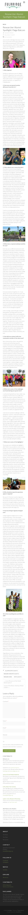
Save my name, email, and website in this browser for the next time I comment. (13, 745)
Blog (4, 24)
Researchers (8, 677)
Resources (5, 839)
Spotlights (17, 677)
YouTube (5, 869)
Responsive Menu (24, 2)
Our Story (5, 834)
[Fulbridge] (13, 5)
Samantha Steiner (9, 32)
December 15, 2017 (9, 35)
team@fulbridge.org (8, 851)
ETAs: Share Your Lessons (9, 786)
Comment (6, 701)
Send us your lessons (8, 886)
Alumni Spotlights (11, 670)
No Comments (8, 37)
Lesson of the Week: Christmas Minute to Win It (14, 686)
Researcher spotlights (11, 673)
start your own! (13, 802)
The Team (5, 837)
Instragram (5, 862)
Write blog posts (7, 885)
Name (5, 721)
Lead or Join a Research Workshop (11, 798)
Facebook (5, 860)
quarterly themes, (14, 767)
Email (4, 728)
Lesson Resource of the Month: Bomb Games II (12, 681)
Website (5, 735)
